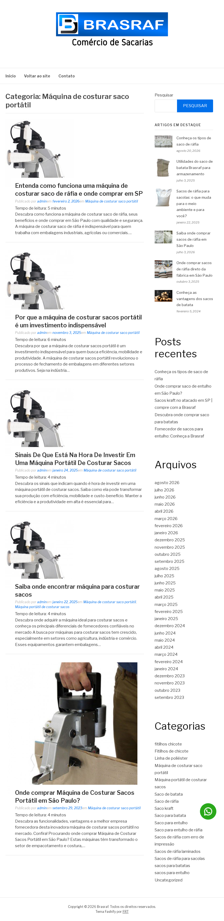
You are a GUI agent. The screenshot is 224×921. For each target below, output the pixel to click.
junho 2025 (165, 583)
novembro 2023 (170, 683)
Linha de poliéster (171, 758)
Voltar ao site (37, 76)
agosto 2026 (167, 482)
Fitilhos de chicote (171, 751)
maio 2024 (165, 640)
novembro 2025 (170, 547)
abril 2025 (164, 597)
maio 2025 (165, 590)
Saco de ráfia (167, 801)
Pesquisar (164, 95)
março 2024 (166, 654)
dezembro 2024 (170, 625)
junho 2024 (165, 633)
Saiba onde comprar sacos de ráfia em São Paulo (193, 239)
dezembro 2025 (170, 539)
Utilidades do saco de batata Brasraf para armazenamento (194, 167)
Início (10, 76)
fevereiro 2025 (169, 611)
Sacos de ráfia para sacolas (180, 858)
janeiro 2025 (166, 618)
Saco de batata (169, 794)
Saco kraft (164, 808)
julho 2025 (164, 575)
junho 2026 (165, 497)
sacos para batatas (172, 865)
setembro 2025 (169, 561)
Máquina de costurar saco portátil (111, 201)
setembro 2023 (169, 697)
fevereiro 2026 (169, 525)
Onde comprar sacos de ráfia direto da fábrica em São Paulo (194, 269)
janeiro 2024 (166, 668)
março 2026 (166, 518)
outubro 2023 (167, 690)
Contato (66, 76)
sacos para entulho (172, 872)
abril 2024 (164, 647)
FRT (126, 912)
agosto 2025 (167, 568)
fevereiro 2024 (169, 661)
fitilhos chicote (168, 744)
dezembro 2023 (170, 676)
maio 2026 (165, 504)
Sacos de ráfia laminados (178, 851)
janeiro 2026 (166, 532)
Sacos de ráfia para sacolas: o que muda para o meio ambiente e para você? (193, 203)
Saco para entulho (171, 822)
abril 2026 (164, 511)
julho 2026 (164, 490)
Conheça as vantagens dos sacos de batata (194, 298)
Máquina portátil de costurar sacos (42, 607)
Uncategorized (168, 880)
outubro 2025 (168, 554)
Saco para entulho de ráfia (178, 830)
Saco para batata (170, 815)
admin (42, 201)
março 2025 (166, 604)
